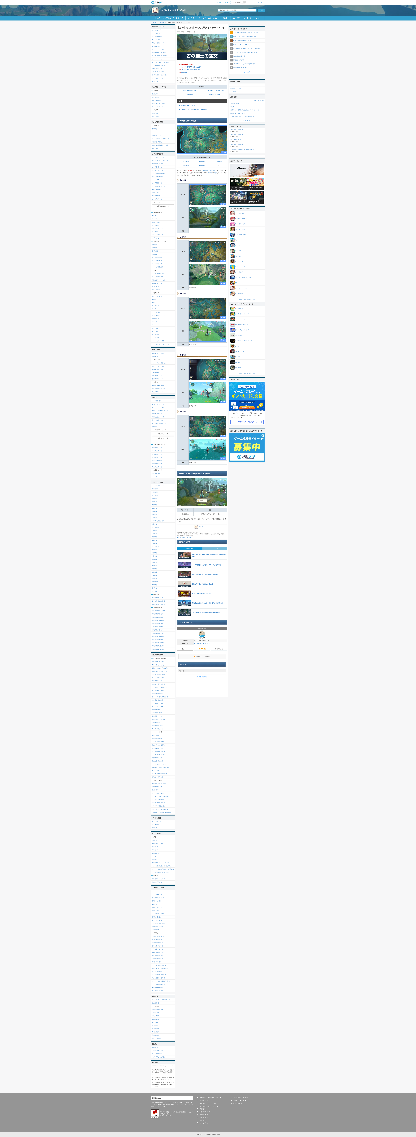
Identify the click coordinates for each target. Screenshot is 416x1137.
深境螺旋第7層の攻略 (158, 633)
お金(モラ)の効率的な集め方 (159, 773)
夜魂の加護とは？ (157, 195)
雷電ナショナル (156, 821)
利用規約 (202, 1109)
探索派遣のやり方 (157, 716)
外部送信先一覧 (238, 1103)
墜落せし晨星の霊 (157, 296)
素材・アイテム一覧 (157, 894)
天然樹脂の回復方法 (157, 761)
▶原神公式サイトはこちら (184, 537)
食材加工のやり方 (157, 770)
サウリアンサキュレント (158, 228)
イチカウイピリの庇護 (158, 341)
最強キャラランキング (158, 43)
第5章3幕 (154, 244)
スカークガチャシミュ (158, 366)
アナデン (237, 245)
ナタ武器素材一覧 (157, 183)
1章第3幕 (154, 505)
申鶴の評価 (184, 72)
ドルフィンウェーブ (241, 218)
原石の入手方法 (156, 917)
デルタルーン (239, 362)
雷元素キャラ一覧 (157, 463)
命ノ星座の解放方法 (157, 700)
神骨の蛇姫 (155, 331)
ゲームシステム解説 (157, 703)
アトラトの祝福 (156, 337)
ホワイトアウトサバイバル (243, 277)
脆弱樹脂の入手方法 (157, 926)
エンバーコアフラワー (158, 235)
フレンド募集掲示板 (157, 1050)
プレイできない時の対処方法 (160, 809)
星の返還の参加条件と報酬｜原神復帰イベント (242, 149)
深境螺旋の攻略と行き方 (158, 610)
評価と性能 (155, 94)
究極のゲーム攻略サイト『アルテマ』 (211, 1098)
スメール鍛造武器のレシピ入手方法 (161, 866)
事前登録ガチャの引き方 (158, 719)
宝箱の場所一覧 (156, 962)
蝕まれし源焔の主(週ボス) (159, 273)
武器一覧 (154, 840)
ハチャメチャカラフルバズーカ (160, 138)
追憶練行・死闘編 (157, 142)
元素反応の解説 (156, 709)
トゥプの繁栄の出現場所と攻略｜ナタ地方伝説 (245, 32)
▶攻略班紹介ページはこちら (202, 643)
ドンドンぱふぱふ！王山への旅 (214, 90)
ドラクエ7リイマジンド (242, 330)
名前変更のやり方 (157, 786)
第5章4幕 (154, 247)
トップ (157, 18)
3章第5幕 (154, 543)
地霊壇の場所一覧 (157, 971)
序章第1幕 (155, 489)
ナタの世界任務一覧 (157, 170)
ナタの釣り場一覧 (157, 199)
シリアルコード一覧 (157, 78)
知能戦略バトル (156, 135)
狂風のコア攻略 (156, 1038)
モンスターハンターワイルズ (243, 340)
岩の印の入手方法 (157, 910)
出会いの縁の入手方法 (158, 913)
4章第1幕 (154, 549)
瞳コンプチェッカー (157, 59)
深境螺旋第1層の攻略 (158, 614)
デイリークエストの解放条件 (160, 764)
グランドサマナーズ (241, 288)
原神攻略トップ (156, 30)
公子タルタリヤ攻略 (157, 1009)
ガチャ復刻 (236, 18)
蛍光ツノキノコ (156, 222)
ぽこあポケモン (239, 308)
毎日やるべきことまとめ (158, 665)
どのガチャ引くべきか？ (158, 353)
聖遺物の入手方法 (157, 882)
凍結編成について (235, 103)
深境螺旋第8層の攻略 (158, 636)
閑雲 (215, 173)
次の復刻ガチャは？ (157, 356)
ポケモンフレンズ (240, 266)
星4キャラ (202, 18)
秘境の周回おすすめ (157, 735)
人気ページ (214, 548)
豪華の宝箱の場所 (157, 738)
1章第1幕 (154, 498)
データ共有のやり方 (157, 725)
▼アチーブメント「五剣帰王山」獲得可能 (193, 109)
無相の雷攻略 (155, 1032)
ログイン (260, 2)
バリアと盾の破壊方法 (158, 741)
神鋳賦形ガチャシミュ (158, 379)
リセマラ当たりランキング (159, 52)
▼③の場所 (218, 161)
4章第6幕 (154, 565)
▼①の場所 (185, 161)
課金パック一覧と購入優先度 (160, 697)
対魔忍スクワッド (240, 229)
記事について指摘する (203, 656)
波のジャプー (155, 318)
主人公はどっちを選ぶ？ (158, 690)
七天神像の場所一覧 (157, 693)
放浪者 (210, 173)
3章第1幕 (154, 530)
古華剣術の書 (189, 94)
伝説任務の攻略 (156, 100)
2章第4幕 (154, 524)
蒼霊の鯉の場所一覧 (157, 958)
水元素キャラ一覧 (157, 451)
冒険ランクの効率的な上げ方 (160, 668)
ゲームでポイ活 (223, 2)
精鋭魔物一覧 (155, 1003)
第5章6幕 (154, 129)
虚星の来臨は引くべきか (158, 103)
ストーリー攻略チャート (158, 39)
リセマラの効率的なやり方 (159, 55)
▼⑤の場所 (202, 165)
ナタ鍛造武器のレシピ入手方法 (160, 872)
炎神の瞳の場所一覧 (157, 952)
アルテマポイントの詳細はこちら (247, 422)
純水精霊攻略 (155, 1019)
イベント (259, 18)
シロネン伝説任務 (157, 257)
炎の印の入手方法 (157, 192)
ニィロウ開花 (155, 824)
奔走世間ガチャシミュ (158, 392)
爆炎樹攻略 (155, 1022)
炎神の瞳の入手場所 (157, 163)
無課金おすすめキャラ (158, 413)
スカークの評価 (185, 67)
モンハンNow (239, 261)
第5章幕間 (155, 251)
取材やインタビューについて (208, 1103)
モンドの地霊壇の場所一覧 (159, 974)
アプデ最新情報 (156, 33)
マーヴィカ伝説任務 (157, 267)
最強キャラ (180, 18)
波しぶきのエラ (156, 225)
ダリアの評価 (185, 69)
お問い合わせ (204, 1114)
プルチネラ (155, 476)
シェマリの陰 (155, 334)
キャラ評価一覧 (156, 401)
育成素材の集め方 (196, 67)
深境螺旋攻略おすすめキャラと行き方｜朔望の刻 (246, 48)
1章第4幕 (154, 508)
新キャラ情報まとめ (157, 420)
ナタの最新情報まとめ (158, 157)
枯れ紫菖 (154, 215)
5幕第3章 (154, 575)
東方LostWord (239, 293)
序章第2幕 (155, 492)
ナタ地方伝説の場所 (157, 176)
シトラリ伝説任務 (157, 263)
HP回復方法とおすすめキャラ (160, 687)
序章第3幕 (155, 495)
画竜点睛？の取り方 (238, 60)
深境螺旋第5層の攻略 (158, 626)
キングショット (239, 256)
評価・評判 (155, 790)
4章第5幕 (154, 562)
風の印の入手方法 (157, 907)
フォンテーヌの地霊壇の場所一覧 (161, 981)
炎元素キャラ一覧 (157, 447)
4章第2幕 (154, 553)
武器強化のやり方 (157, 680)
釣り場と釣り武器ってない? (237, 113)
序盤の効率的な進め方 (158, 661)
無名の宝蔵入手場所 (157, 990)
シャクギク (155, 231)
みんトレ (237, 240)
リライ (154, 309)
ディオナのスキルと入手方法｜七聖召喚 (244, 64)
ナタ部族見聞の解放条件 (158, 173)
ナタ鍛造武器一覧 (157, 167)
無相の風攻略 (155, 1028)
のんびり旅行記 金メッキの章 (160, 145)
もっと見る (247, 72)
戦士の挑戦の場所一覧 (239, 56)
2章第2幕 (154, 514)
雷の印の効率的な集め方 (239, 67)
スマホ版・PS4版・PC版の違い (160, 62)
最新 (255, 100)
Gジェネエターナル (240, 234)
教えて (232, 106)
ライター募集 (204, 1123)
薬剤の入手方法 (156, 929)
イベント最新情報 (157, 36)
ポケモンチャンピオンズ (242, 314)
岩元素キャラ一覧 (157, 460)
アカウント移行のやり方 (158, 65)
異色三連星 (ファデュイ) (158, 315)
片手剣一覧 (155, 846)
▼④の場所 (185, 165)
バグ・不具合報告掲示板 (158, 1057)
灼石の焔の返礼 (156, 189)
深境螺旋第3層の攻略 (158, 620)
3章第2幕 (154, 533)
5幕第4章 (154, 578)
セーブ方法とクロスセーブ (159, 793)
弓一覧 (154, 856)
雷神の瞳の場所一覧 (157, 946)
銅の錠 (154, 299)
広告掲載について (205, 1112)
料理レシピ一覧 (156, 901)
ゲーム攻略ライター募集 (240, 1098)
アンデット (155, 328)
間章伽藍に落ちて (157, 546)
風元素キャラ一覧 (157, 457)
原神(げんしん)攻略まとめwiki (173, 10)
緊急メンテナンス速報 (158, 71)
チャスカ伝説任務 (157, 260)
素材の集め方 (155, 97)
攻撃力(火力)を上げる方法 (159, 783)
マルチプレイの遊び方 (158, 799)
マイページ (233, 91)
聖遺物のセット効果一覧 (158, 878)
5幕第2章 (154, 572)
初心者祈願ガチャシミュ (158, 388)
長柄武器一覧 (155, 853)
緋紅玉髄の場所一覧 (157, 955)
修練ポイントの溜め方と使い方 (160, 767)
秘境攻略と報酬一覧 (157, 987)
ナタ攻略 (191, 18)
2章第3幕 (154, 517)
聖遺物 (225, 18)
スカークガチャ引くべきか (159, 363)
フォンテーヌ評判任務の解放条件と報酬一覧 (245, 52)
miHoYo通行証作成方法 (158, 806)
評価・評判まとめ (157, 68)
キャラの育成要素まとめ (158, 674)
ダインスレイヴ (156, 473)
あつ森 (237, 346)
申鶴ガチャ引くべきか (158, 369)
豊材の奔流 (155, 148)
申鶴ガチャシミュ (157, 372)
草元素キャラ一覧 (157, 467)
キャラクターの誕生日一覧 (159, 423)
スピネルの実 (155, 238)
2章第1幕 (154, 511)
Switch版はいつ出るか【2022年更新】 (162, 812)
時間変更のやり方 (157, 757)
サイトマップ (204, 1117)
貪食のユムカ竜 (156, 289)
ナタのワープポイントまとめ (160, 160)
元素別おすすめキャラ (158, 417)
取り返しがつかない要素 (158, 754)
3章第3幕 (154, 536)
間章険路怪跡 (155, 527)
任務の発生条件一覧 (157, 597)
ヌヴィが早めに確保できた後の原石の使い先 (242, 116)
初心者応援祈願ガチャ (158, 385)
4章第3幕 (154, 556)
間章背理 (154, 591)
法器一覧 (154, 859)
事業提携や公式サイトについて (209, 1106)
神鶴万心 (154, 827)
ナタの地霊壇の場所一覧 (158, 186)
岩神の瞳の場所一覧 (157, 942)
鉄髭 (153, 302)
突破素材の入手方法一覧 (158, 684)
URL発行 (203, 649)
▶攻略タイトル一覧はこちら (247, 299)
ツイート (186, 649)
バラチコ (154, 321)
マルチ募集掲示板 (157, 1053)
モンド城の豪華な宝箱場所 (159, 965)
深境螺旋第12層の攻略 (158, 649)
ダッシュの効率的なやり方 (159, 751)
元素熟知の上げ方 (157, 712)
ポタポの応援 (155, 305)
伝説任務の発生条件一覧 (158, 604)
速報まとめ (155, 81)
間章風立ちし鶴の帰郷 (158, 521)
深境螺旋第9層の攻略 (158, 639)
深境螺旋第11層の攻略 (158, 646)
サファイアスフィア (241, 213)
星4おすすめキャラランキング (160, 410)
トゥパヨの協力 (156, 312)
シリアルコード (168, 18)
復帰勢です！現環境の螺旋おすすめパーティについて (244, 110)
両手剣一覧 (155, 850)
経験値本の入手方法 (157, 777)
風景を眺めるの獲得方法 (158, 745)
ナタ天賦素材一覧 (157, 179)
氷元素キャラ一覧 (157, 454)
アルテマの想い (204, 1100)
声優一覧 (154, 426)
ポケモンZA (238, 335)
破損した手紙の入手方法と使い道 (242, 40)
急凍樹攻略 (155, 1025)
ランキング (261, 100)
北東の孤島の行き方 (157, 748)
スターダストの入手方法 (158, 920)
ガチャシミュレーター (158, 106)
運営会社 (202, 1120)
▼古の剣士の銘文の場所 (187, 105)
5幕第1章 (154, 568)
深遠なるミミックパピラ (158, 280)
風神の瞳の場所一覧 (157, 939)
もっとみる (246, 120)
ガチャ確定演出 (156, 722)
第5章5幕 (154, 254)
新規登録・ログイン (235, 88)
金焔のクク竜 (155, 286)
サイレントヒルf (239, 351)
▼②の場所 (202, 161)
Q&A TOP (233, 85)
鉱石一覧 (154, 904)
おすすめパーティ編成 (158, 49)
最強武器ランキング (157, 46)
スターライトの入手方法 (158, 923)
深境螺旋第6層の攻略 (158, 630)
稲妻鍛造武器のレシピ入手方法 (160, 862)
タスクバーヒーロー (241, 319)
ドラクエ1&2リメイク (241, 324)
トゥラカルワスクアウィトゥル (160, 344)
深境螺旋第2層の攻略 (158, 617)
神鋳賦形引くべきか (157, 375)
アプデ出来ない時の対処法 (159, 75)
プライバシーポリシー (239, 1100)
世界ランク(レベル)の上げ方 (159, 671)
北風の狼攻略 (155, 1016)
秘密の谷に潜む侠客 (214, 94)
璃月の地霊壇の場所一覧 (158, 978)
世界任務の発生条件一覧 (158, 601)
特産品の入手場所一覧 (158, 897)
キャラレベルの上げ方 (158, 677)
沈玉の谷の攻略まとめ (189, 90)
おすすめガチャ (213, 18)
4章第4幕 (154, 559)
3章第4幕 (154, 540)
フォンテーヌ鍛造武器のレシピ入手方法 (163, 869)
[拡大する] (202, 139)
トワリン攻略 (155, 1012)
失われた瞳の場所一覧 (158, 936)
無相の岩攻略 (155, 1035)
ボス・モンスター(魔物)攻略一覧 (161, 999)
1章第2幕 (154, 501)
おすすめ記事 (189, 548)
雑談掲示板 (155, 1047)
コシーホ (154, 325)
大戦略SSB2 (238, 367)
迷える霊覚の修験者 (157, 276)
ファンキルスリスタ (241, 224)
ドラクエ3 (238, 357)
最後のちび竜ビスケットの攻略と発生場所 (244, 36)
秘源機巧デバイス (157, 283)
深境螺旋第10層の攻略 (158, 642)
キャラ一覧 (247, 18)
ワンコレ (237, 283)
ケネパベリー (155, 218)
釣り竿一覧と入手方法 (158, 729)
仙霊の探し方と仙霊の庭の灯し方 (161, 968)
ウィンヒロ (238, 250)
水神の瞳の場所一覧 (157, 949)
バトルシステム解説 (157, 706)
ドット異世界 (239, 272)
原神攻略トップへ (204, 526)
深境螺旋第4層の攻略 (158, 623)
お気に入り (220, 649)
